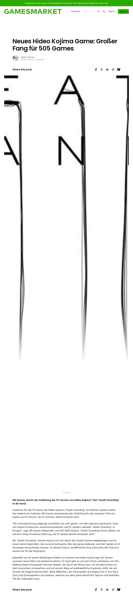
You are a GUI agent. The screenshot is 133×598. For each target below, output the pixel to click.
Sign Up (123, 11)
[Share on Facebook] (96, 69)
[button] (85, 11)
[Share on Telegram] (113, 69)
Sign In (112, 11)
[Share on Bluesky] (118, 69)
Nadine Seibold (27, 57)
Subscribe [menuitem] (75, 11)
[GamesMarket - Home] (34, 11)
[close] (130, 3)
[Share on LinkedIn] (107, 69)
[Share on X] (101, 69)
